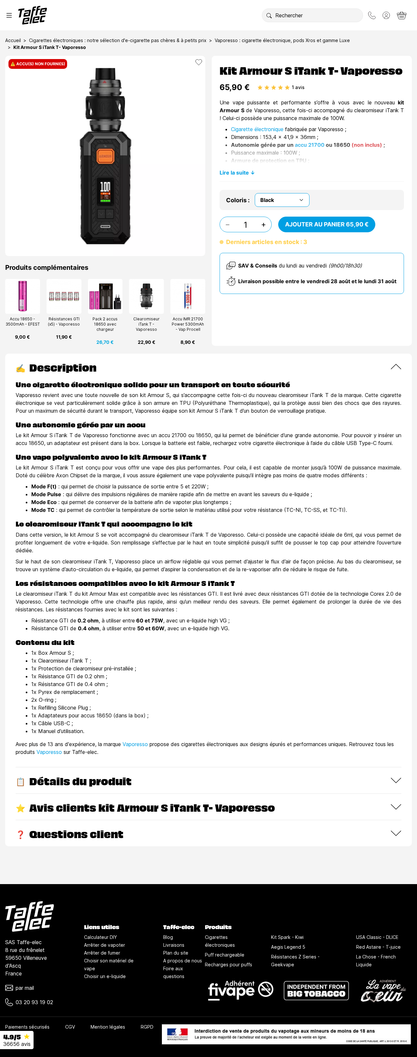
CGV (70, 1027)
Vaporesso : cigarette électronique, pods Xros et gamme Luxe (282, 40)
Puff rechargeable (224, 954)
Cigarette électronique (257, 129)
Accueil (13, 40)
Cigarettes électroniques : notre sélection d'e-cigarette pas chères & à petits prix (118, 40)
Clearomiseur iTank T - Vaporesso (146, 324)
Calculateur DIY (100, 937)
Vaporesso (135, 744)
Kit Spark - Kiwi (287, 937)
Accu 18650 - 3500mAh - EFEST (23, 321)
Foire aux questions (173, 972)
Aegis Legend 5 (288, 947)
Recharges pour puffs (228, 964)
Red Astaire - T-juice (378, 947)
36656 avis (17, 1044)
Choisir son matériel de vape (109, 964)
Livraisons (173, 945)
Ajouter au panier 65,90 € (326, 224)
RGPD (147, 1027)
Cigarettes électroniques (220, 941)
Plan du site (175, 953)
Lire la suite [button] (234, 172)
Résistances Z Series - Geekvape (295, 960)
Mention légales (108, 1027)
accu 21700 (309, 145)
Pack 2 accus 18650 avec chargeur (105, 324)
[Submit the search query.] (269, 15)
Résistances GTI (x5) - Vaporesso (64, 321)
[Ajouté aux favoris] (198, 62)
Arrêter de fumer (102, 953)
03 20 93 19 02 (34, 1002)
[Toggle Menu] (9, 15)
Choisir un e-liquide (105, 976)
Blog (168, 937)
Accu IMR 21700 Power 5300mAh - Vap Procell (188, 324)
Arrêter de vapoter (104, 945)
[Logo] (32, 15)
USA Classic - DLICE (377, 937)
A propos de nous (182, 960)
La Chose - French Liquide (376, 960)
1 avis (298, 87)
